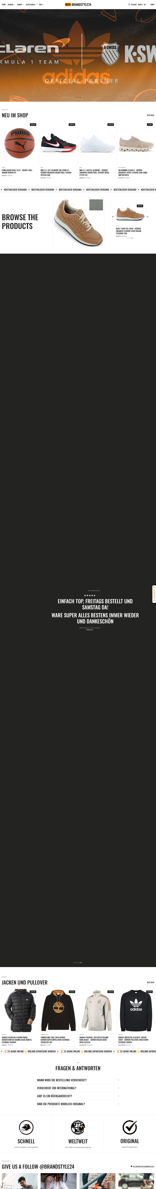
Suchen (134, 4)
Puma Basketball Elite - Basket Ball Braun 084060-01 (17, 171)
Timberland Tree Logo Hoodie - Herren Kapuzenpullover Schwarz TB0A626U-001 (55, 1039)
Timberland (119, 226)
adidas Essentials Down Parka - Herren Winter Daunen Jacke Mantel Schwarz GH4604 (17, 1039)
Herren (10, 4)
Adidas (82, 1034)
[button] (75, 97)
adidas (4, 1034)
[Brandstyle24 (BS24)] (78, 4)
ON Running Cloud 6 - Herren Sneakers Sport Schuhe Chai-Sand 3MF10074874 (132, 172)
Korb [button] (152, 4)
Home (4, 4)
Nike (42, 167)
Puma (3, 167)
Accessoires (30, 4)
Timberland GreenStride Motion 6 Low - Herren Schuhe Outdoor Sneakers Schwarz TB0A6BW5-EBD (130, 231)
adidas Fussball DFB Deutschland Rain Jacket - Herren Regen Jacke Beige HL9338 (94, 1039)
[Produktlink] (20, 150)
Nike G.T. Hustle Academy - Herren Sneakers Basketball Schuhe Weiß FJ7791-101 (94, 172)
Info (40, 4)
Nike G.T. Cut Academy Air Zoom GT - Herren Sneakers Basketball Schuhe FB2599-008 (56, 172)
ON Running (122, 167)
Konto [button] (140, 4)
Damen (19, 4)
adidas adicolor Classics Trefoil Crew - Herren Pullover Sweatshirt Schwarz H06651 (133, 1039)
